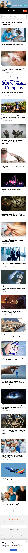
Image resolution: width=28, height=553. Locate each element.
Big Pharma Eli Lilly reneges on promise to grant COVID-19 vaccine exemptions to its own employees (13, 288)
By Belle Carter (4, 47)
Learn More (6, 549)
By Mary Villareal (4, 291)
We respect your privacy (14, 529)
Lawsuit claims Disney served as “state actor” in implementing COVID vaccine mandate (13, 93)
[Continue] (25, 526)
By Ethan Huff (4, 145)
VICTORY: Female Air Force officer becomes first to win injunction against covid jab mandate (13, 335)
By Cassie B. (3, 361)
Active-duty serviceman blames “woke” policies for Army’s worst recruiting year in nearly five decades (13, 166)
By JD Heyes (3, 385)
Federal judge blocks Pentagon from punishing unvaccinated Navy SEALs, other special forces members (13, 432)
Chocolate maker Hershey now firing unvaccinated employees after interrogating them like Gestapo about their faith (12, 383)
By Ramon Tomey (4, 95)
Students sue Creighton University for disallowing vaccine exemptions (11, 503)
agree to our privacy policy (8, 547)
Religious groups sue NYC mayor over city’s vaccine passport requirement (12, 358)
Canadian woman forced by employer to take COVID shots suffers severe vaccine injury (12, 45)
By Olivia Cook (4, 435)
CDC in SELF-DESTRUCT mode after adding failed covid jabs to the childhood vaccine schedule (12, 69)
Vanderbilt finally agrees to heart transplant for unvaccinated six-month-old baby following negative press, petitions (13, 240)
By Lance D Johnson (5, 72)
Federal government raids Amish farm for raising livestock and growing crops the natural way (13, 117)
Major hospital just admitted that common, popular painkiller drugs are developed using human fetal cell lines (12, 456)
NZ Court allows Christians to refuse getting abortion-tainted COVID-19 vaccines (12, 312)
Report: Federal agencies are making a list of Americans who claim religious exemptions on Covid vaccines (13, 407)
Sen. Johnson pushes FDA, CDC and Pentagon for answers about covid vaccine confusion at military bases (13, 142)
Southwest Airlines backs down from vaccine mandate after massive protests (12, 480)
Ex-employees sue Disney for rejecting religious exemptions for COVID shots (11, 190)
